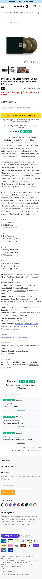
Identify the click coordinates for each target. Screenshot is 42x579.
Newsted (16, 326)
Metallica (11, 274)
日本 (25, 536)
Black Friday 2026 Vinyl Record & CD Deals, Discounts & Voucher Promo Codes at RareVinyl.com (19, 561)
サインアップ (8, 492)
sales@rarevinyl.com (15, 346)
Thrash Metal (21, 337)
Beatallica (19, 324)
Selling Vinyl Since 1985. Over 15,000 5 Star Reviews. (21, 127)
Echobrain (28, 324)
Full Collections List (7, 558)
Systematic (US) (27, 326)
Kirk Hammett (6, 326)
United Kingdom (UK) (25, 296)
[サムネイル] (12, 70)
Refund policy (26, 556)
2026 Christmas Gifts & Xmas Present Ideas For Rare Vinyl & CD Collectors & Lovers (19, 566)
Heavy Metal (6, 337)
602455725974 (15, 310)
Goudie (35, 324)
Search (3, 556)
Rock (14, 337)
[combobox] (18, 12)
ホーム (3, 23)
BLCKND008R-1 (20, 291)
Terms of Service (14, 556)
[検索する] (38, 12)
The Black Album (13, 277)
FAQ (2, 569)
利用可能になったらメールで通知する (21, 116)
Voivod (15, 329)
